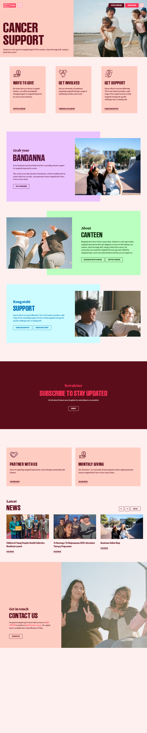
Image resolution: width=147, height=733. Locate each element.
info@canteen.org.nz (33, 625)
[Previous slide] (121, 508)
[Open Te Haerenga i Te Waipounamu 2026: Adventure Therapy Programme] (75, 533)
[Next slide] (127, 508)
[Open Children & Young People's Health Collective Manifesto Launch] (27, 533)
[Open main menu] (20, 5)
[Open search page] (141, 5)
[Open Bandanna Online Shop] (122, 531)
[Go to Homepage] (9, 5)
